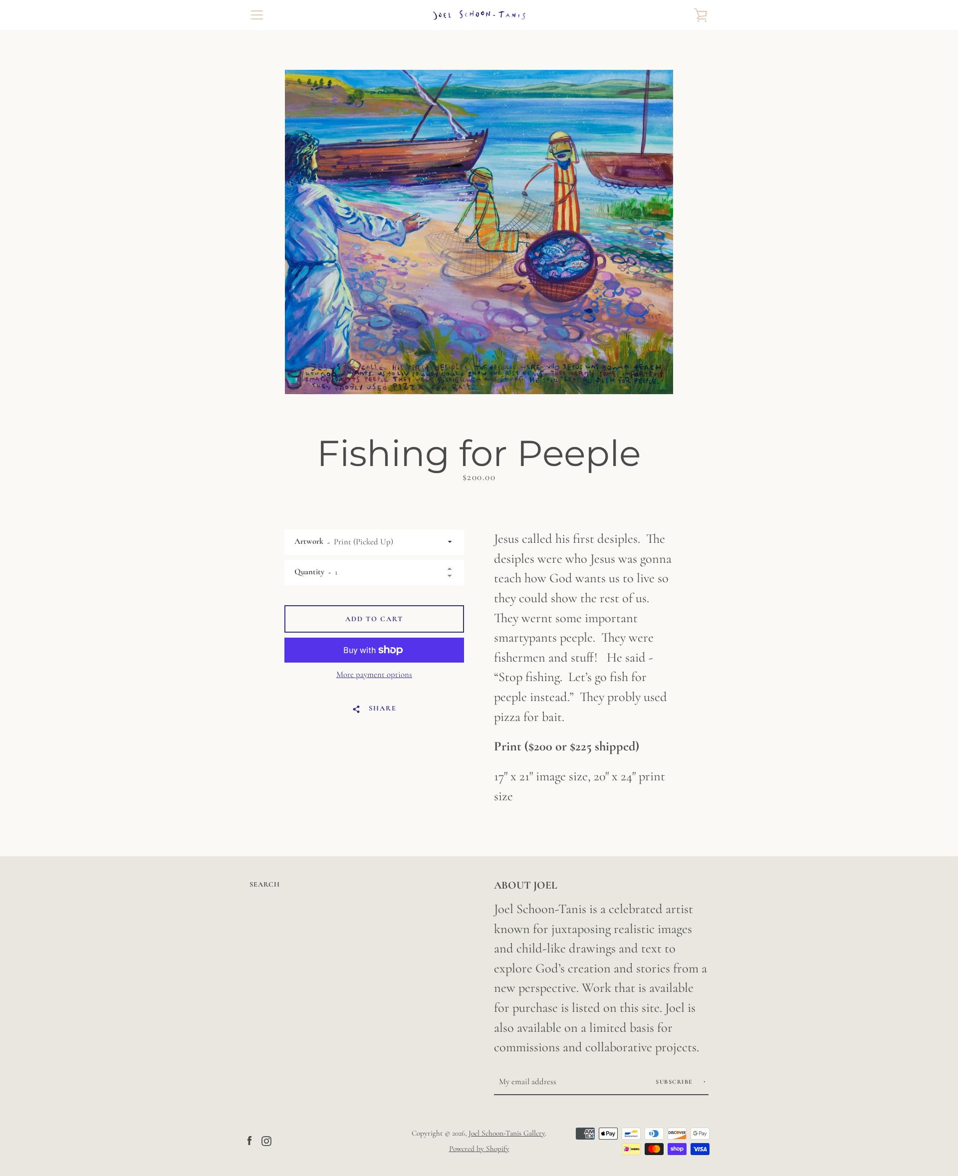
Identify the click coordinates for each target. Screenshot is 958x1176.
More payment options (374, 674)
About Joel (525, 885)
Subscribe (675, 1081)
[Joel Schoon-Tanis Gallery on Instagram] (266, 1140)
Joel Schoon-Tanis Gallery (507, 1133)
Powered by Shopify (479, 1148)
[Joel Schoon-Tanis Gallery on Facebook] (249, 1140)
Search (264, 884)
